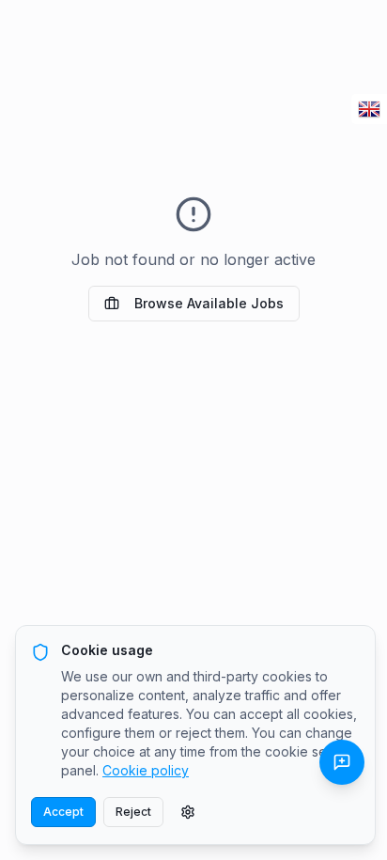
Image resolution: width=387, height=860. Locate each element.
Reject (133, 812)
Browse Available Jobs (209, 303)
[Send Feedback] (341, 762)
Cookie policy (145, 770)
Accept (63, 812)
